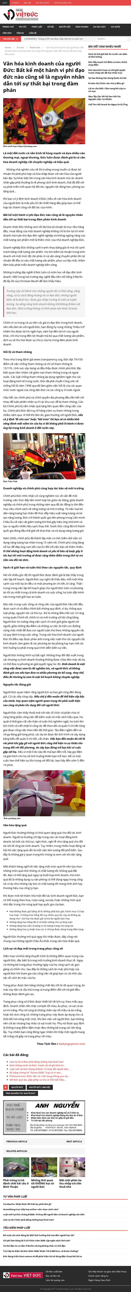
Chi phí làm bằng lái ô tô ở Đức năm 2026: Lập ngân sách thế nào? (36, 1240)
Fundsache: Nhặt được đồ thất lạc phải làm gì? (27, 1204)
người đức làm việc (39, 1087)
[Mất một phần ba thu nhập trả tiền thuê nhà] (72, 1175)
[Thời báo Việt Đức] (21, 15)
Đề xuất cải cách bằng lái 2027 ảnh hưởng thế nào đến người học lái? (38, 1235)
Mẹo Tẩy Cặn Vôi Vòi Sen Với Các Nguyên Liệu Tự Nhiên (104, 98)
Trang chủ (8, 26)
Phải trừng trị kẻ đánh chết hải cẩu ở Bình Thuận (16, 1183)
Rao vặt (27, 3)
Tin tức (23, 26)
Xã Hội (50, 26)
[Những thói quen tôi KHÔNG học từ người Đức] (44, 1175)
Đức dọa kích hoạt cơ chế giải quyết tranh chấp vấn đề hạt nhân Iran (106, 71)
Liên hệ (32, 33)
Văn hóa (7, 33)
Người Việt (65, 26)
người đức (17, 1087)
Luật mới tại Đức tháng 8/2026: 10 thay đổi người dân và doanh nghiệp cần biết (44, 1214)
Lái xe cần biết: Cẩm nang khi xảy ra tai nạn (107, 90)
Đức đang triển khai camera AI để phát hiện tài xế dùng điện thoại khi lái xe (42, 1256)
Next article (74, 1141)
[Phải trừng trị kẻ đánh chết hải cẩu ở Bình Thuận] (16, 1175)
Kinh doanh (82, 26)
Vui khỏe (115, 26)
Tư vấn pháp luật (15, 1196)
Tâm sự (20, 33)
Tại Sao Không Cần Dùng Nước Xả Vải (107, 78)
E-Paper (15, 3)
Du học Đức (99, 26)
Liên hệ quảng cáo (63, 3)
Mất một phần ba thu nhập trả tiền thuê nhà (70, 1183)
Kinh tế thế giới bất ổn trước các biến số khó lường (107, 55)
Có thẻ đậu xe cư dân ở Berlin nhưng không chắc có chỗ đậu (34, 1245)
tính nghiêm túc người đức (21, 1093)
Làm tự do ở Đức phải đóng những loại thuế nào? (28, 1219)
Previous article (16, 1141)
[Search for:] (112, 38)
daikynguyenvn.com (72, 1044)
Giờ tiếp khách (42, 3)
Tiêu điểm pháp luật (16, 1227)
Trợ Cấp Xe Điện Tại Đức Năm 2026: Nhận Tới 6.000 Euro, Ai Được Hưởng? (40, 1251)
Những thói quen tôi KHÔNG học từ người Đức (42, 1183)
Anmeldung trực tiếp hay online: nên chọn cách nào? (30, 1209)
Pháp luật (37, 26)
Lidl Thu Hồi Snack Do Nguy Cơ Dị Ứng (107, 104)
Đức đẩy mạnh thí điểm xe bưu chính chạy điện (107, 63)
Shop (4, 3)
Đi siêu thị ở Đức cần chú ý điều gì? (106, 83)
